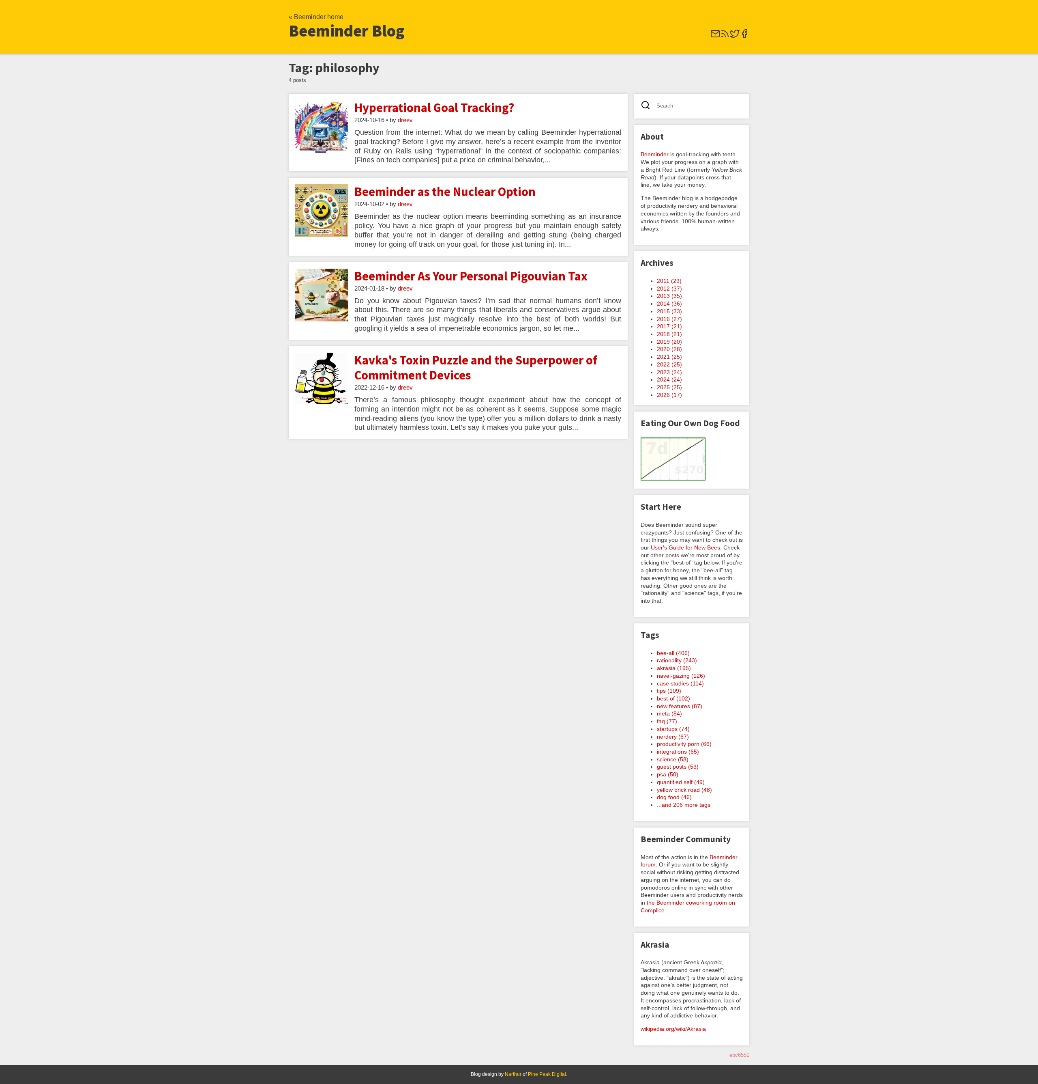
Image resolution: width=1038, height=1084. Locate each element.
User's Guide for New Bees (685, 547)
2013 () (669, 296)
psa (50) (667, 774)
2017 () (669, 326)
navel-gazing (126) (681, 675)
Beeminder (655, 154)
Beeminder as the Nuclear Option (445, 191)
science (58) (672, 759)
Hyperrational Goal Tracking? (434, 107)
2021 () (669, 356)
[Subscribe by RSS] (725, 36)
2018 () (669, 334)
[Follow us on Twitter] (735, 36)
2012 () (669, 288)
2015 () (669, 311)
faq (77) (667, 721)
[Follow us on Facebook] (744, 36)
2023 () (669, 372)
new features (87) (679, 706)
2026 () (669, 395)
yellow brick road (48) (684, 790)
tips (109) (669, 690)
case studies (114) (680, 683)
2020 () (669, 349)
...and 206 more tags (683, 805)
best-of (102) (673, 698)
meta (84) (669, 713)
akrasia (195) (674, 668)
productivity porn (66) (684, 744)
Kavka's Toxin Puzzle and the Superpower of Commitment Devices (475, 367)
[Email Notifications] (715, 36)
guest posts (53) (678, 766)
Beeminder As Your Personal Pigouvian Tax (471, 276)
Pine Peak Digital (547, 1074)
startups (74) (673, 729)
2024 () (669, 379)
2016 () (669, 319)
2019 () (669, 341)
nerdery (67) (673, 736)
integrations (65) (678, 751)
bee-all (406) (673, 653)
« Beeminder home (316, 16)
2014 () (669, 303)
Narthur (513, 1074)
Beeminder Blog (347, 31)
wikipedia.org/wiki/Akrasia (673, 1029)
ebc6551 (739, 1055)
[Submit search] (648, 106)
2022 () (669, 364)
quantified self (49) (681, 782)
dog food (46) (674, 797)
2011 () (669, 281)
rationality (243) (677, 660)
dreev (405, 120)
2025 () (669, 387)
